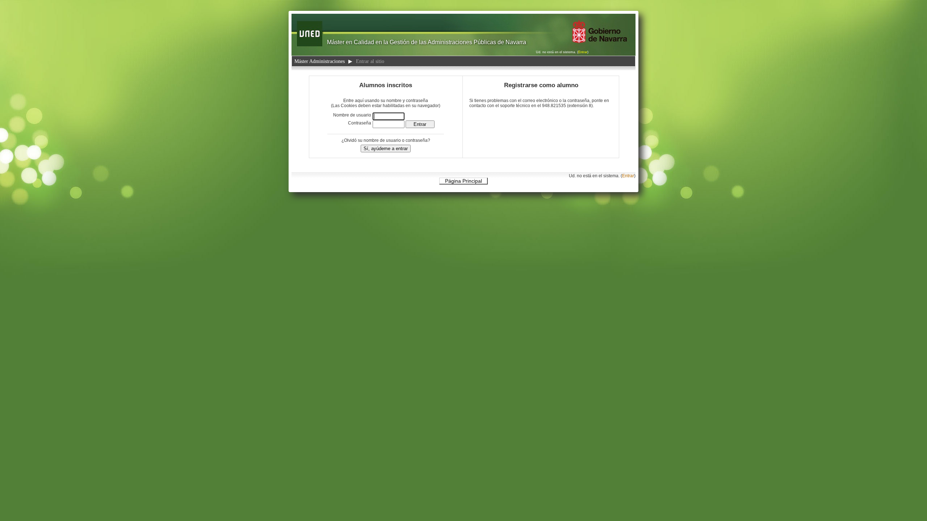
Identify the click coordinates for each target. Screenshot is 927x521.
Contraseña (359, 123)
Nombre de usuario (352, 115)
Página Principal (463, 181)
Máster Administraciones (319, 61)
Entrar (582, 52)
